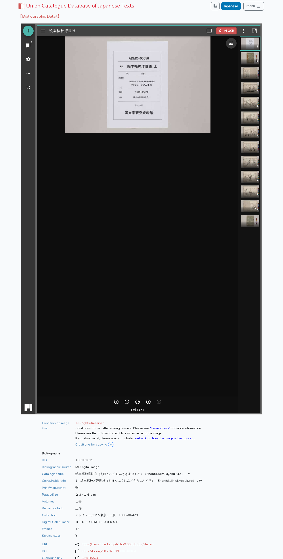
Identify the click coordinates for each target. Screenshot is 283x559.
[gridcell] (75, 5)
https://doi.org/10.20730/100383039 (109, 551)
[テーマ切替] (215, 6)
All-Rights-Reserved (89, 423)
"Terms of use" (160, 428)
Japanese (231, 6)
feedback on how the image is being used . (164, 438)
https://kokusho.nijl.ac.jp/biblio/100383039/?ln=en (117, 544)
